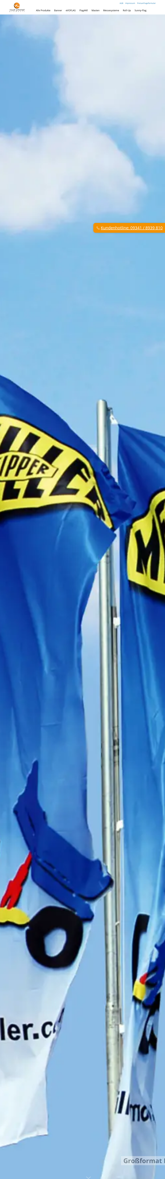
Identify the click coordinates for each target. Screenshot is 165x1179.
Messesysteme (111, 10)
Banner (58, 10)
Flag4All (83, 10)
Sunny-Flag (140, 10)
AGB (121, 3)
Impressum (130, 3)
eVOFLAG (71, 10)
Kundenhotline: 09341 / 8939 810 (132, 299)
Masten (96, 10)
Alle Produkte (43, 10)
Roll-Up (127, 10)
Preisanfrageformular (146, 3)
